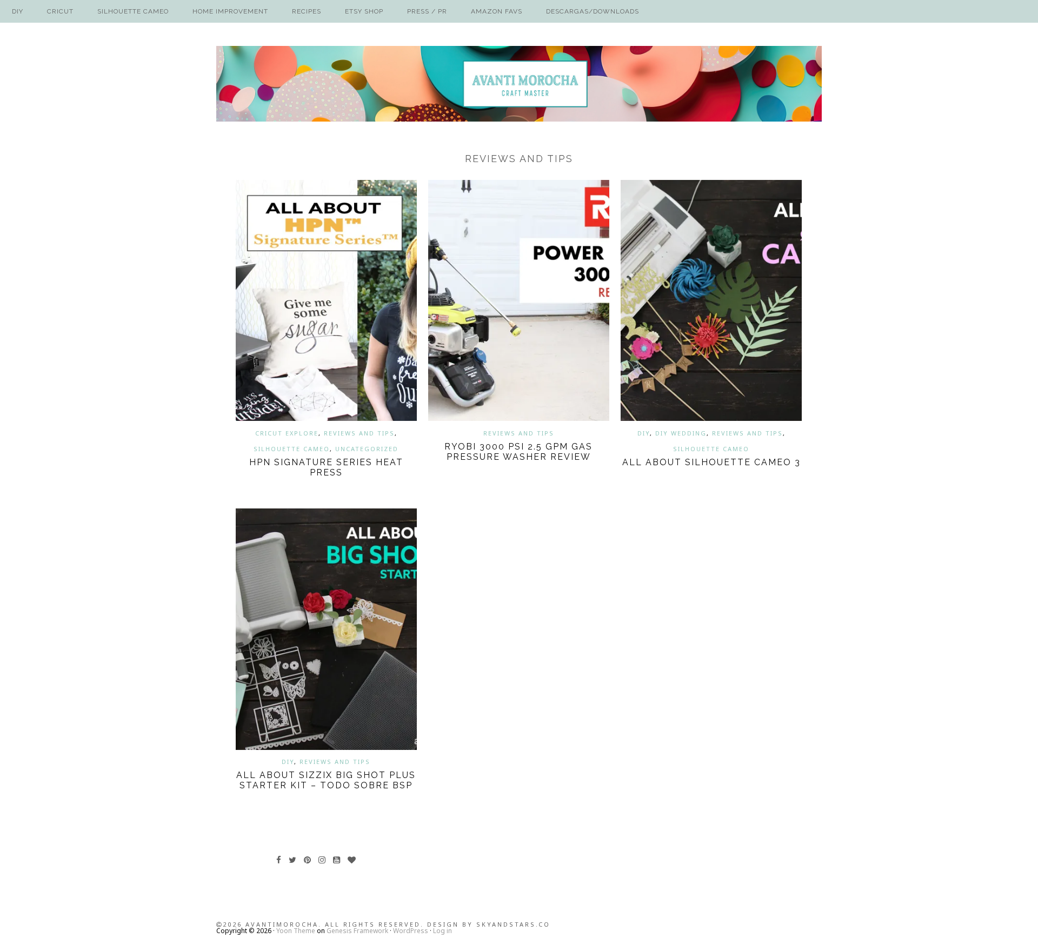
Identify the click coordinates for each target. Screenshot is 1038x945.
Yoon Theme (295, 930)
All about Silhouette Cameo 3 (711, 462)
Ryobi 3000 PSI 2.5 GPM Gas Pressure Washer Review (518, 451)
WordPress (410, 930)
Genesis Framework (357, 930)
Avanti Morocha (519, 83)
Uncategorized (366, 449)
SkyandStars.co (513, 924)
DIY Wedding (681, 433)
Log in (442, 930)
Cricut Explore (286, 433)
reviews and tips (359, 433)
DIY (643, 433)
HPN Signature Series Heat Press (326, 467)
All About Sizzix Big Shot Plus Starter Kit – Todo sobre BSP (326, 780)
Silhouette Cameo (292, 449)
